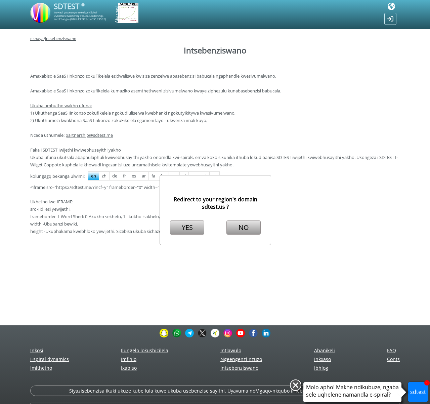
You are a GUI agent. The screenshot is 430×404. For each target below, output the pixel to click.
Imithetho (41, 368)
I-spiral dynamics (49, 359)
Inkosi (36, 350)
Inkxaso (322, 359)
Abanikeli (324, 350)
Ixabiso (129, 368)
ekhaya (37, 38)
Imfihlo (128, 359)
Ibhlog (321, 368)
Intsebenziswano (60, 38)
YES (187, 227)
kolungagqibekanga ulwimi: (57, 176)
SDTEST (69, 6)
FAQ (391, 350)
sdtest (419, 388)
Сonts (393, 359)
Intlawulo (230, 350)
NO (244, 227)
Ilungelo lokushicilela (144, 350)
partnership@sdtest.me (89, 135)
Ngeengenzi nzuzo (241, 359)
